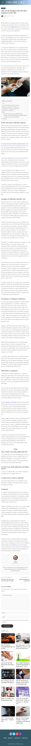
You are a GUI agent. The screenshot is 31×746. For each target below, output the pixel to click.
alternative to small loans (10, 402)
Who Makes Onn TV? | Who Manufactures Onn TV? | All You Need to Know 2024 (23, 647)
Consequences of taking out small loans (10, 108)
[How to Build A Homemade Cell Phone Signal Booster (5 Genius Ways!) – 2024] (23, 656)
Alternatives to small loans (8, 110)
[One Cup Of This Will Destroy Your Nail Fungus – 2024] (8, 656)
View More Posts (15, 563)
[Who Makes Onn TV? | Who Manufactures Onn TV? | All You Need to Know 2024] (23, 638)
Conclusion (4, 118)
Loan (3, 8)
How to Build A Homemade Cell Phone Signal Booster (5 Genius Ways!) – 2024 (23, 664)
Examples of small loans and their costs (10, 107)
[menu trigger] (3, 2)
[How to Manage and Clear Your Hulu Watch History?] (8, 674)
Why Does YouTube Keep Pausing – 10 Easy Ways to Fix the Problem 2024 (22, 682)
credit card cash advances (6, 41)
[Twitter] (13, 733)
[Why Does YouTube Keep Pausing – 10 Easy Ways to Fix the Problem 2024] (23, 674)
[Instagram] (20, 733)
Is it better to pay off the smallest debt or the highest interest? (15, 115)
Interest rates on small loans (7, 129)
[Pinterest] (17, 733)
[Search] (28, 2)
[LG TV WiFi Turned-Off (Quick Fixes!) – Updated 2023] (8, 711)
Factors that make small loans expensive (10, 105)
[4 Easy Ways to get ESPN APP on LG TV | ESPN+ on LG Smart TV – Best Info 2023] (23, 692)
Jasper (15, 561)
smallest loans (14, 27)
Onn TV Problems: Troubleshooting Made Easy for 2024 (8, 647)
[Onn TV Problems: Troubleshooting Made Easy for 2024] (8, 638)
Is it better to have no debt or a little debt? (11, 117)
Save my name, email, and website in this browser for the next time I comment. (15, 621)
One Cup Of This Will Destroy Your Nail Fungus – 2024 (7, 664)
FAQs (3, 112)
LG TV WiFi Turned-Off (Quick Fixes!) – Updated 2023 (7, 719)
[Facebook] (10, 733)
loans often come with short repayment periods (14, 143)
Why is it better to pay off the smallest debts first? (13, 113)
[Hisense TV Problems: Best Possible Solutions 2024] (8, 692)
